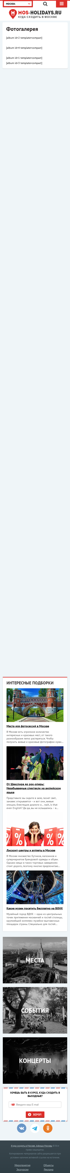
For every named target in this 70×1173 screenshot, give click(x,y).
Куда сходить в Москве (37, 17)
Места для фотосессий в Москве (28, 726)
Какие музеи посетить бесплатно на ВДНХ (35, 908)
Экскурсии (22, 1169)
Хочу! (37, 1114)
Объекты (48, 1165)
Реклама (48, 1169)
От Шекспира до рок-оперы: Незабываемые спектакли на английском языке (34, 788)
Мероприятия (22, 1165)
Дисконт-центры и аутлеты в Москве (31, 850)
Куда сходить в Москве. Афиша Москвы (31, 1145)
